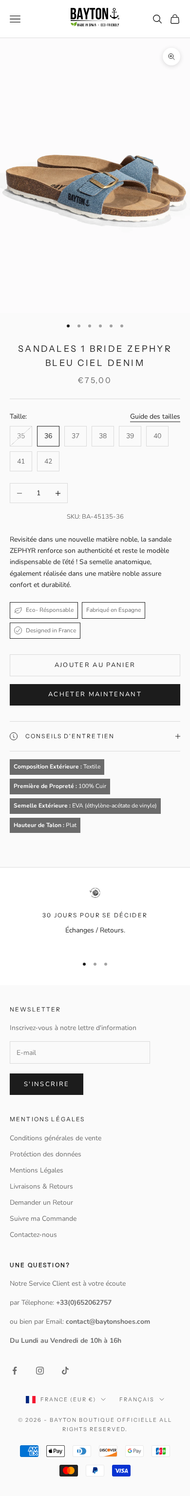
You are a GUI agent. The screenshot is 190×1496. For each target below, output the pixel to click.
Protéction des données (45, 1154)
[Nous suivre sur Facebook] (14, 1370)
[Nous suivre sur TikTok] (65, 1370)
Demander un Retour (41, 1202)
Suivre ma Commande (43, 1218)
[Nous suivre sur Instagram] (40, 1370)
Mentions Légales (36, 1170)
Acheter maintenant (95, 694)
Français (136, 1399)
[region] (95, 917)
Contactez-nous (33, 1234)
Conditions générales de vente (55, 1138)
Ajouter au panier (95, 665)
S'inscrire (46, 1084)
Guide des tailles (155, 416)
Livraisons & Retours (41, 1186)
